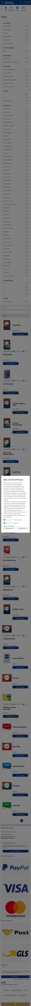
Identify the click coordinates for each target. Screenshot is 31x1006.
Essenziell (8, 520)
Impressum (22, 512)
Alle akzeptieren (9, 528)
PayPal (8, 523)
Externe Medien (18, 520)
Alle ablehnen (22, 528)
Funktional (16, 523)
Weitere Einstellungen (9, 526)
